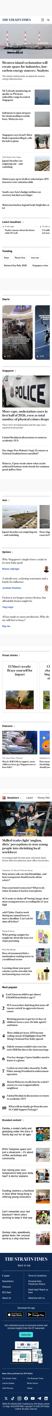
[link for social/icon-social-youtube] (33, 1398)
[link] (16, 19)
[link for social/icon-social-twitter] (6, 1398)
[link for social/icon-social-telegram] (39, 1398)
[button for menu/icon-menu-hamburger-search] (48, 20)
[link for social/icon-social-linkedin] (46, 1398)
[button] (42, 19)
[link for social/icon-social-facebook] (26, 1398)
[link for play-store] (36, 1314)
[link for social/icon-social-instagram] (19, 1398)
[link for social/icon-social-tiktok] (13, 1398)
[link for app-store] (15, 1314)
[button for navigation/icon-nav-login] (42, 19)
